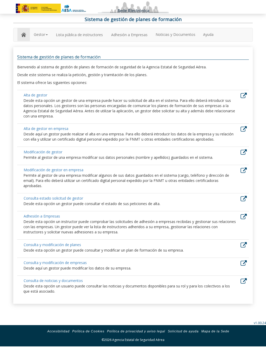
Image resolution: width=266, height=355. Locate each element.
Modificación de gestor (43, 151)
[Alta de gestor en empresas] (244, 128)
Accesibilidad (58, 331)
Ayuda (208, 34)
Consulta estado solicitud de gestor (53, 198)
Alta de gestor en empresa (46, 128)
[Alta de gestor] (244, 95)
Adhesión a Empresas (129, 34)
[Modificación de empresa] (244, 169)
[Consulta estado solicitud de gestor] (244, 198)
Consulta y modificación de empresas (55, 262)
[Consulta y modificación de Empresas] (244, 262)
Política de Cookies (88, 331)
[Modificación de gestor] (244, 151)
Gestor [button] (39, 34)
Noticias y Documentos (175, 34)
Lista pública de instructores (79, 34)
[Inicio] (23, 34)
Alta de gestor (35, 95)
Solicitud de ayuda (183, 331)
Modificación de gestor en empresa (53, 169)
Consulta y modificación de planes (52, 244)
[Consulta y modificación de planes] (244, 244)
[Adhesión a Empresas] (244, 216)
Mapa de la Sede (215, 331)
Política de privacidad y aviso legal (136, 331)
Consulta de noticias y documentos (53, 280)
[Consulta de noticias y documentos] (244, 280)
